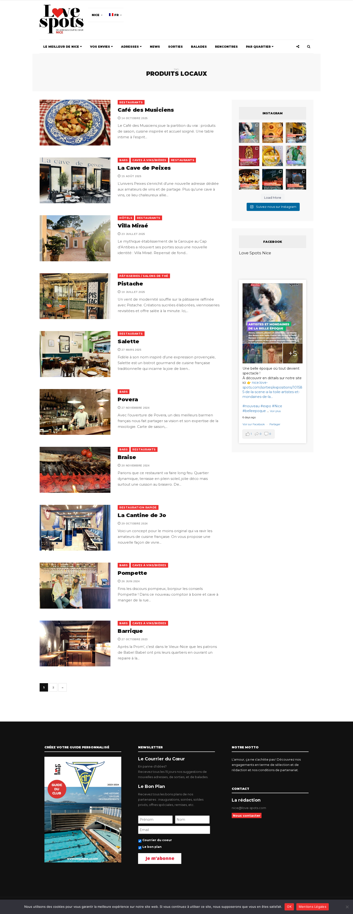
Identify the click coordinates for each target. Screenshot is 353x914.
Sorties (175, 46)
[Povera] (75, 412)
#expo (266, 406)
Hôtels (125, 218)
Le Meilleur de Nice (61, 46)
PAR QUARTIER (259, 46)
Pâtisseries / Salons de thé (143, 276)
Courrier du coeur (157, 840)
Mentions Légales (312, 906)
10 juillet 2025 (133, 292)
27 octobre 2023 (134, 639)
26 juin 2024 (130, 581)
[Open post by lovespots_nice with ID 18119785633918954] (296, 132)
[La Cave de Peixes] (75, 180)
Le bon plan (152, 847)
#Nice (277, 406)
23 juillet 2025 (133, 234)
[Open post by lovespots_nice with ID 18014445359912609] (296, 156)
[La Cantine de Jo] (75, 528)
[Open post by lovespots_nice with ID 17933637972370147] (249, 132)
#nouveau (251, 406)
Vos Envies (100, 46)
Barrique (130, 631)
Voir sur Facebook (254, 424)
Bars (123, 160)
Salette (128, 341)
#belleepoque (254, 411)
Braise (127, 457)
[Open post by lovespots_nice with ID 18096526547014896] (249, 156)
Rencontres (226, 46)
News (155, 46)
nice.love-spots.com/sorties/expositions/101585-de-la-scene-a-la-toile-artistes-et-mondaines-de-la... (272, 389)
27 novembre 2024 (135, 407)
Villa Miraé (133, 225)
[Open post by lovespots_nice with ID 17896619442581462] (272, 132)
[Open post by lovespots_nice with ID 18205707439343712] (272, 179)
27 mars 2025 (131, 349)
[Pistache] (75, 296)
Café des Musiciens (146, 110)
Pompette (132, 573)
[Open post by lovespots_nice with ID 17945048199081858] (249, 179)
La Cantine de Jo (142, 515)
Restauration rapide (138, 507)
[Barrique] (75, 643)
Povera (128, 399)
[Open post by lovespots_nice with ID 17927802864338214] (296, 179)
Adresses (130, 46)
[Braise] (75, 470)
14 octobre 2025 (134, 118)
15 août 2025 (131, 176)
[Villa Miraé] (75, 238)
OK (289, 906)
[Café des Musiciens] (75, 123)
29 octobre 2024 (134, 523)
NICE (95, 15)
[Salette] (75, 354)
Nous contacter (246, 815)
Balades (199, 46)
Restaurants (131, 102)
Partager (274, 424)
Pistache (130, 283)
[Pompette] (75, 585)
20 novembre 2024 (135, 465)
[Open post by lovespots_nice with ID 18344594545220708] (272, 156)
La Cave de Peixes (144, 168)
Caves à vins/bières (149, 160)
